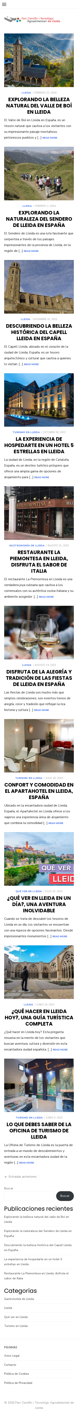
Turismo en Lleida (26, 432)
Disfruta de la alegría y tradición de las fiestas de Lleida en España (39, 678)
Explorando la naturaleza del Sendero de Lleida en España (39, 219)
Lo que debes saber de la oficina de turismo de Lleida (39, 1130)
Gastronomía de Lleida (27, 545)
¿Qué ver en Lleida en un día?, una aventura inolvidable (39, 904)
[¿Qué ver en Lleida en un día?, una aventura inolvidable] (39, 859)
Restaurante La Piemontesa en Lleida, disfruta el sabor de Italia (39, 561)
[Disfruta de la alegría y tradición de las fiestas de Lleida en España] (39, 632)
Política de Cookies (16, 1374)
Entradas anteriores (23, 1177)
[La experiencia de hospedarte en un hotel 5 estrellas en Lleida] (39, 400)
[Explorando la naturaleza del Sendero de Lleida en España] (39, 173)
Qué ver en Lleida (29, 891)
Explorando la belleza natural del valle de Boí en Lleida (39, 105)
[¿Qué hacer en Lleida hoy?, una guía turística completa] (39, 972)
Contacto (10, 1365)
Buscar (8, 1188)
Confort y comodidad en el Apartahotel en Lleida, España (39, 791)
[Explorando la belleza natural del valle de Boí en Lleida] (39, 60)
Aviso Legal (12, 1356)
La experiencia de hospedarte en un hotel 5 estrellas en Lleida (39, 445)
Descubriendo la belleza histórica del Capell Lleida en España (39, 332)
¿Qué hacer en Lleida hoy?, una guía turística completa (39, 1017)
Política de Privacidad (18, 1383)
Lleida (26, 92)
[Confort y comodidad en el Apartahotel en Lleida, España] (39, 746)
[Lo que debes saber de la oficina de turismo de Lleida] (39, 1085)
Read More (49, 137)
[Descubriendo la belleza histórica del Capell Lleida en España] (39, 287)
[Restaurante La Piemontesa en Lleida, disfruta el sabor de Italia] (39, 513)
